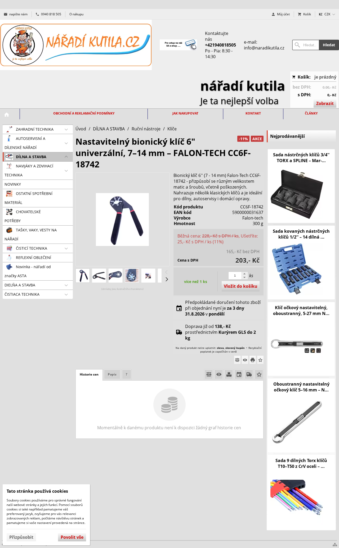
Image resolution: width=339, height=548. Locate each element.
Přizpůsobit (21, 537)
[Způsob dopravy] (248, 374)
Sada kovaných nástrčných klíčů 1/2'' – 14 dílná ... (301, 234)
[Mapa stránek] (335, 544)
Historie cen (89, 374)
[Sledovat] (245, 360)
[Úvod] (76, 45)
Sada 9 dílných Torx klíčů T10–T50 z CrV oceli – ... (301, 463)
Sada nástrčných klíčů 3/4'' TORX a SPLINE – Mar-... (301, 157)
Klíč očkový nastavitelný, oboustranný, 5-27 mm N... (301, 310)
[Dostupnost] (228, 374)
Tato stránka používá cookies (37, 491)
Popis (112, 374)
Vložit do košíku (240, 286)
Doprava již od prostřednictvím (220, 332)
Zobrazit (325, 103)
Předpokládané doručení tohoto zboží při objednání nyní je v (223, 308)
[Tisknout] (252, 360)
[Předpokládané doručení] (238, 374)
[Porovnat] (237, 360)
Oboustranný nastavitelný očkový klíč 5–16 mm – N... (301, 387)
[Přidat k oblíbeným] (260, 360)
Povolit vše (72, 537)
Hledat (329, 44)
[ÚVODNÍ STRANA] (6, 114)
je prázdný (325, 77)
